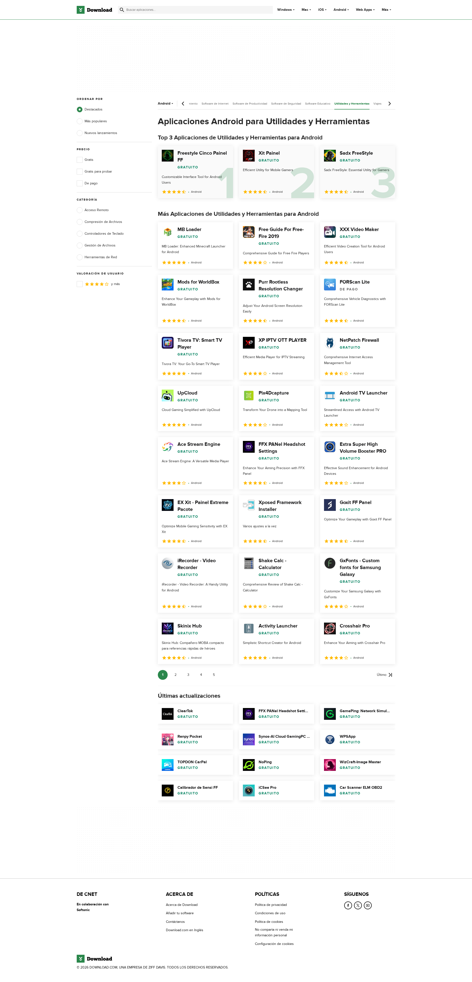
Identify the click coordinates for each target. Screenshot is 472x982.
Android (340, 10)
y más (115, 284)
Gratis (89, 160)
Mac (305, 10)
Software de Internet (215, 103)
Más (385, 10)
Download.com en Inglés (184, 930)
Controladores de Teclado (104, 234)
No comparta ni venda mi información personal (274, 932)
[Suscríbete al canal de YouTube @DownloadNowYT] (368, 905)
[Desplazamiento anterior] (183, 103)
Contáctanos (175, 921)
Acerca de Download (182, 905)
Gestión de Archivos (100, 245)
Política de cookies (269, 921)
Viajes (377, 103)
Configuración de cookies (274, 943)
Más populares (96, 121)
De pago (91, 183)
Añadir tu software (180, 913)
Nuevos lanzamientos (101, 133)
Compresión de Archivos (103, 222)
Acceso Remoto (97, 210)
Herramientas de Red (101, 257)
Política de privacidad (271, 905)
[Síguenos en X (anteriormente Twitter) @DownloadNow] (358, 905)
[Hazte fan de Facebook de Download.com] (348, 905)
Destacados (94, 109)
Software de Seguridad (286, 103)
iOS (321, 10)
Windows (284, 10)
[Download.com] (94, 10)
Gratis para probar (98, 171)
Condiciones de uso (270, 913)
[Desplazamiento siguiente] (389, 103)
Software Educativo (317, 103)
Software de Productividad (250, 103)
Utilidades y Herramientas (351, 104)
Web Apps (364, 10)
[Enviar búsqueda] (122, 10)
